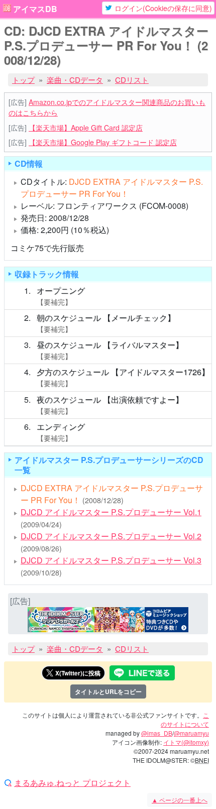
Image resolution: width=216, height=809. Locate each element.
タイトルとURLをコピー (108, 691)
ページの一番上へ (179, 799)
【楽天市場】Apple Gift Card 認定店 (86, 128)
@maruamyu (191, 733)
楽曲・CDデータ (75, 79)
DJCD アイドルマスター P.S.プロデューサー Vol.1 (111, 512)
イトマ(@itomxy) (186, 742)
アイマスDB (35, 9)
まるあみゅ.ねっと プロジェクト (72, 783)
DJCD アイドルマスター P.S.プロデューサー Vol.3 (111, 560)
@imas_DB (156, 733)
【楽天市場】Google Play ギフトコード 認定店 (103, 142)
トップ (23, 79)
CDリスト (132, 79)
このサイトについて (185, 719)
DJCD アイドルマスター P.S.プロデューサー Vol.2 (111, 536)
